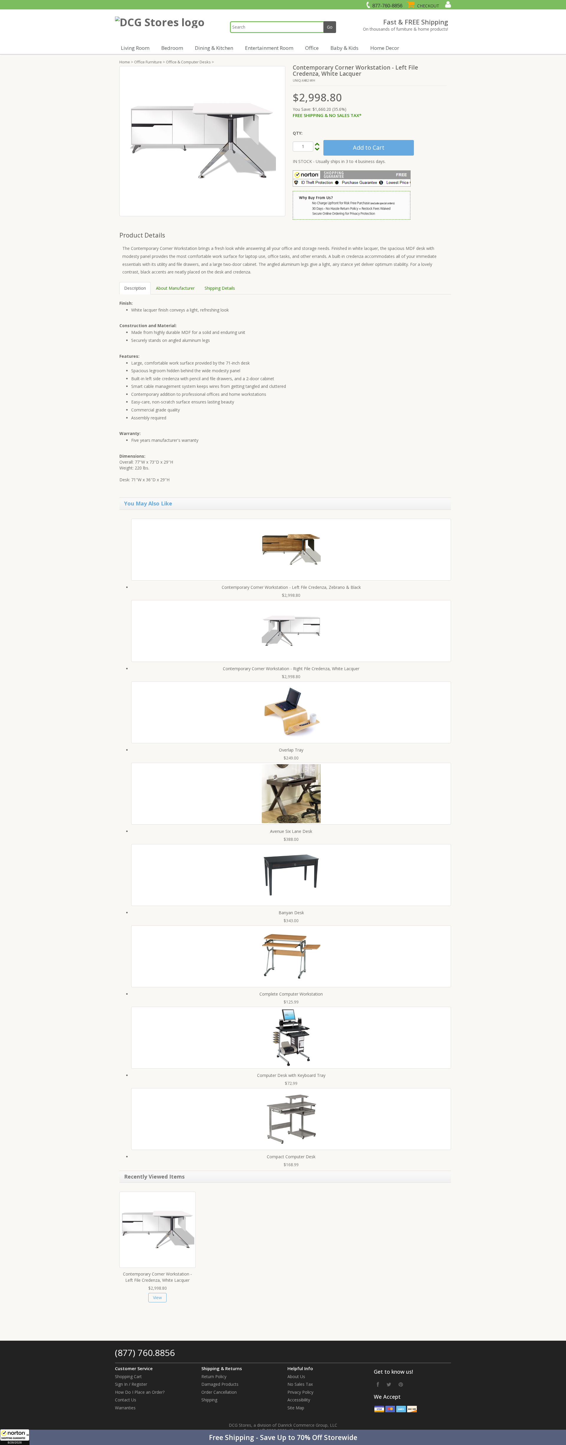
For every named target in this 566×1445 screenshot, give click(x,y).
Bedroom (172, 48)
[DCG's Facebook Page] (378, 1384)
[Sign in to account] (447, 4)
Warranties (125, 1408)
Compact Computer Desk (291, 1156)
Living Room (135, 48)
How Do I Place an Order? (139, 1392)
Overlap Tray (291, 750)
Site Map (295, 1408)
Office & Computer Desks (188, 62)
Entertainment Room (269, 48)
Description (135, 288)
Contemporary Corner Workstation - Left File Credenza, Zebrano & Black (291, 587)
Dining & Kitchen (214, 48)
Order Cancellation (219, 1392)
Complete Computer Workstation (291, 994)
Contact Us (125, 1400)
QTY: (297, 133)
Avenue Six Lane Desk (291, 831)
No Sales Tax (300, 1384)
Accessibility (298, 1400)
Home (124, 62)
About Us (296, 1376)
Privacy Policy (300, 1392)
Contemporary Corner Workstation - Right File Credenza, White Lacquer (291, 668)
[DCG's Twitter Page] (389, 1384)
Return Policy (213, 1376)
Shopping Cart (128, 1376)
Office (312, 48)
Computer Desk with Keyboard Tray (291, 1075)
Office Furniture (148, 62)
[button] (283, 1437)
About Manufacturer (175, 288)
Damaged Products (219, 1384)
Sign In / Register (131, 1384)
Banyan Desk (291, 912)
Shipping (209, 1400)
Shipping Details (220, 288)
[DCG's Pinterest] (401, 1384)
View (157, 1297)
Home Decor (384, 48)
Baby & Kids (344, 48)
